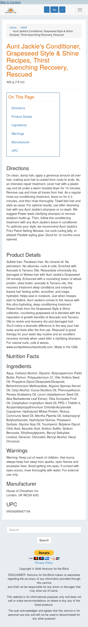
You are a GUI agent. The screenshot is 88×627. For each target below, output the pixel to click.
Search (44, 540)
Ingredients (19, 125)
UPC (15, 150)
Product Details (22, 116)
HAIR (24, 27)
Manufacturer (21, 142)
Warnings (18, 133)
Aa (54, 9)
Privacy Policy (44, 563)
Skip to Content (10, 2)
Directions (18, 108)
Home (13, 27)
